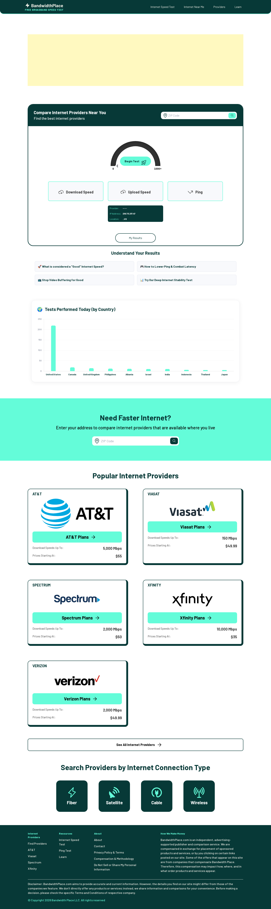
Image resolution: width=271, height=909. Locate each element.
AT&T (31, 849)
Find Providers (37, 843)
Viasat (32, 856)
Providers (219, 6)
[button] (232, 115)
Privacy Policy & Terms (109, 852)
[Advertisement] (135, 60)
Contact (99, 846)
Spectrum (34, 862)
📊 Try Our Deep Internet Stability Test (166, 280)
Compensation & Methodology (114, 858)
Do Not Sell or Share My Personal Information (115, 867)
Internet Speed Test (162, 6)
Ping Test (65, 850)
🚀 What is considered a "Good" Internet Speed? (71, 266)
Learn (238, 6)
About (98, 840)
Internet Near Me (194, 6)
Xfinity (32, 868)
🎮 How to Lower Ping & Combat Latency (168, 266)
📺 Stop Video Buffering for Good (60, 280)
